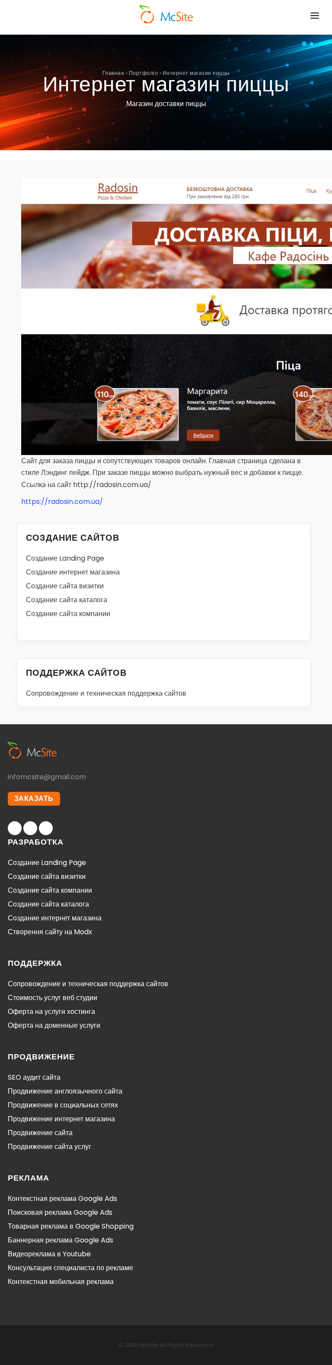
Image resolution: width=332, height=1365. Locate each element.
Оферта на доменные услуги (54, 1025)
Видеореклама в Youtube (49, 1254)
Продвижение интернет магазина (61, 1119)
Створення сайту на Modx (50, 932)
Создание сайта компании (68, 614)
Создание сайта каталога (66, 600)
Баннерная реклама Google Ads (60, 1240)
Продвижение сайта (40, 1133)
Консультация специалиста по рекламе (70, 1268)
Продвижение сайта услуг (49, 1147)
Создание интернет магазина (73, 572)
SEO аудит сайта (34, 1077)
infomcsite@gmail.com (47, 777)
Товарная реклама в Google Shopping (71, 1226)
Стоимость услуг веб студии (52, 998)
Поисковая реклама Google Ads (60, 1212)
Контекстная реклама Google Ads (62, 1199)
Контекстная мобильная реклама (61, 1282)
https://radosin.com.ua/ (62, 502)
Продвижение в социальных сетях (63, 1105)
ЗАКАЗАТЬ (34, 799)
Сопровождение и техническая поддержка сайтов (106, 693)
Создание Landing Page (65, 558)
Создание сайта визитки (65, 586)
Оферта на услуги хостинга (51, 1011)
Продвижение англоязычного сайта (65, 1091)
